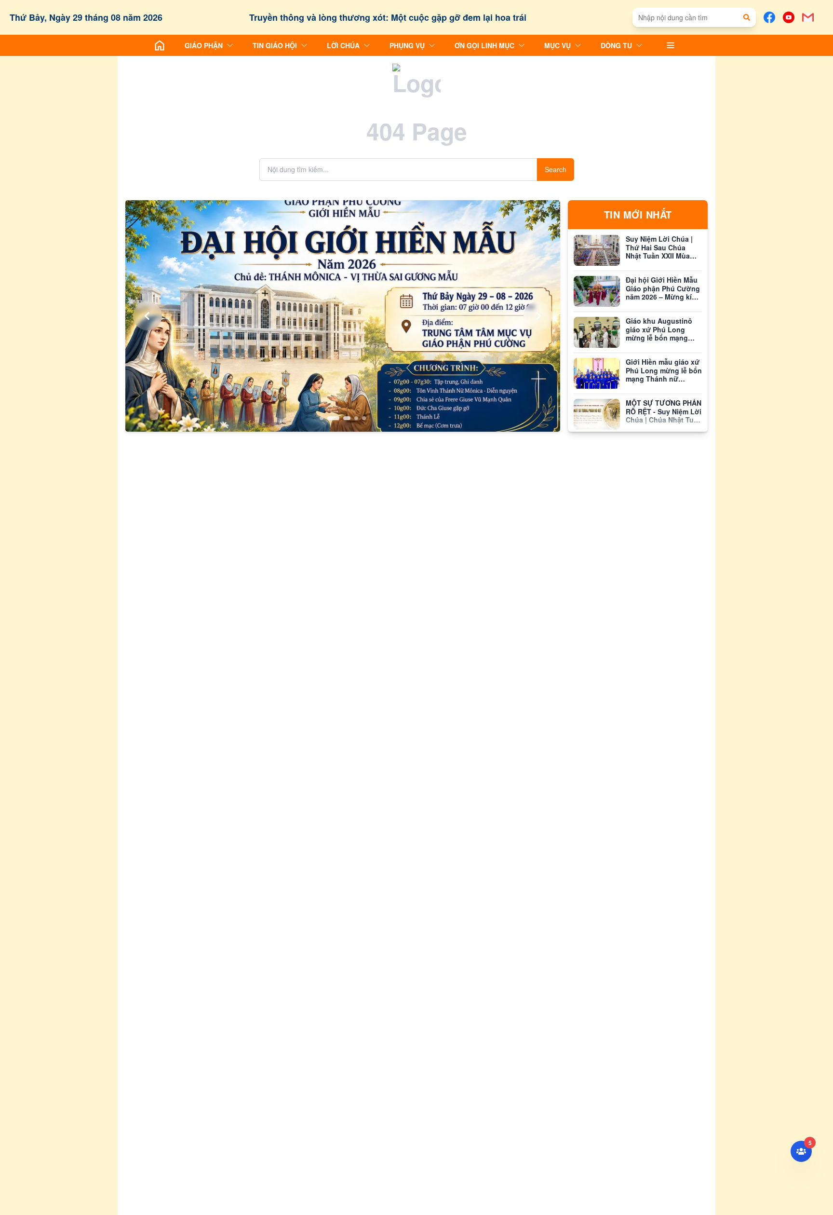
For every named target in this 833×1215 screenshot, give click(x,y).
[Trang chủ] (159, 45)
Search (555, 169)
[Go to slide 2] (329, 418)
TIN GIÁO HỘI (275, 45)
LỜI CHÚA (343, 45)
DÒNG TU (616, 45)
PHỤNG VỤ (407, 45)
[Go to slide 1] (321, 418)
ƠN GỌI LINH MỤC (484, 45)
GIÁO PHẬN (204, 45)
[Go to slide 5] (364, 418)
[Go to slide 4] (356, 418)
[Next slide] (538, 315)
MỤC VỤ (557, 45)
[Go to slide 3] (342, 418)
